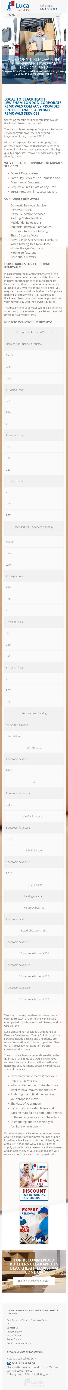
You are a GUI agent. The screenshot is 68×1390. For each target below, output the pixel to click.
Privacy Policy (14, 1331)
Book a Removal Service (20, 1343)
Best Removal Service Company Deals (27, 1320)
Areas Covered (14, 1339)
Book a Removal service (34, 1281)
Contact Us (12, 1327)
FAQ (9, 1324)
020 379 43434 (48, 8)
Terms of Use (14, 1335)
